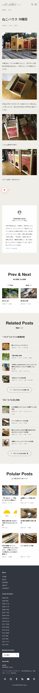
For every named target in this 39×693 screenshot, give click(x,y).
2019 (3, 618)
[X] (5, 679)
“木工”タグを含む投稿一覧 (20, 453)
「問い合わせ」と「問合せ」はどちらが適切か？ (9, 499)
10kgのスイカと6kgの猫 (19, 378)
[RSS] (22, 679)
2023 (3, 607)
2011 (3, 642)
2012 (3, 639)
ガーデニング (28, 411)
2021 (3, 612)
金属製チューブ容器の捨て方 (28, 499)
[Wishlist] (34, 679)
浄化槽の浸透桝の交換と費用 (28, 522)
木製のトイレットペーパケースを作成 (22, 441)
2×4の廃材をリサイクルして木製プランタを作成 (24, 408)
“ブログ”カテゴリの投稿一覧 (20, 390)
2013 (3, 636)
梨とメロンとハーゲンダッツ (20, 345)
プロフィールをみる (11, 248)
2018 (3, 621)
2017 (3, 624)
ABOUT (4, 585)
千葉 (25, 358)
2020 (3, 615)
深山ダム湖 (5, 301)
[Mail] (28, 679)
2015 (3, 630)
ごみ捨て (31, 503)
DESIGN (5, 582)
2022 (3, 609)
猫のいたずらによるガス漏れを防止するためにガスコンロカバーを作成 (24, 431)
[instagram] (11, 679)
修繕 (30, 527)
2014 (3, 633)
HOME (4, 577)
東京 (30, 358)
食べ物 (26, 347)
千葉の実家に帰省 (17, 355)
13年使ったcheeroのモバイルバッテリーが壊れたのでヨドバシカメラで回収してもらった (24, 367)
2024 (3, 604)
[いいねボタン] (4, 190)
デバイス (27, 371)
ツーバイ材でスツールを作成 (20, 421)
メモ (11, 503)
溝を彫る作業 (24, 301)
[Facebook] (16, 679)
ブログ (10, 25)
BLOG (4, 579)
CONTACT (5, 588)
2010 (3, 644)
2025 (3, 601)
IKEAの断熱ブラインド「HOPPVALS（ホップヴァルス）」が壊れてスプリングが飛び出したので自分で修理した (10, 550)
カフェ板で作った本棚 (27, 546)
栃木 (11, 304)
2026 (3, 598)
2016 (3, 627)
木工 (16, 25)
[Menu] (32, 4)
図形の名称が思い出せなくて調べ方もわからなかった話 (9, 523)
